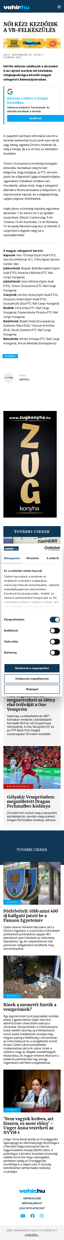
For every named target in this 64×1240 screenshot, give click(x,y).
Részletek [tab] (32, 558)
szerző (22, 375)
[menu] (59, 7)
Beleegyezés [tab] (12, 558)
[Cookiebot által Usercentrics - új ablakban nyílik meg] (45, 548)
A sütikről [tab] (53, 558)
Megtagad (32, 689)
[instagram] (42, 1216)
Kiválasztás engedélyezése (32, 678)
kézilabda (10, 356)
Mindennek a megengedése (32, 668)
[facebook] (32, 1216)
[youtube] (22, 1216)
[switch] (55, 630)
